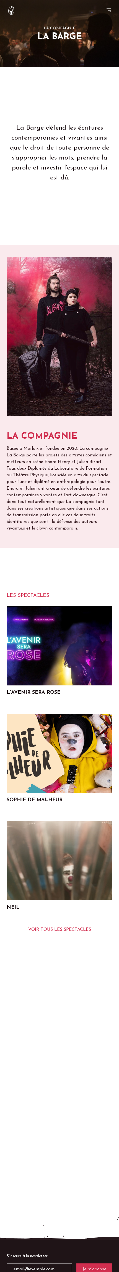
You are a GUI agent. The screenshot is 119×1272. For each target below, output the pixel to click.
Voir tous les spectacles (59, 929)
